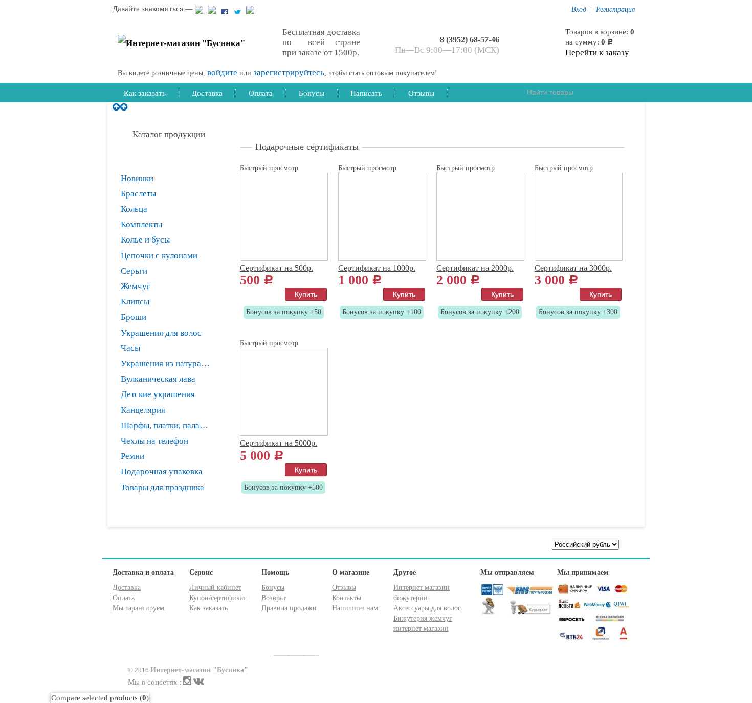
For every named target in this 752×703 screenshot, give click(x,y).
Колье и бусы (145, 240)
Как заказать (145, 93)
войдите (222, 72)
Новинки (137, 178)
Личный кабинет (215, 587)
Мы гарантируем (138, 608)
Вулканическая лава (158, 379)
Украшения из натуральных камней (173, 363)
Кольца (134, 209)
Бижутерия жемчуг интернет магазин (422, 623)
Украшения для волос (161, 333)
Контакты (346, 598)
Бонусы (311, 93)
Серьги (134, 271)
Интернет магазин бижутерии (421, 593)
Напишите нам (355, 608)
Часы (130, 348)
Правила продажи (289, 608)
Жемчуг (135, 286)
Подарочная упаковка (162, 471)
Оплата (261, 93)
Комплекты (141, 224)
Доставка (207, 93)
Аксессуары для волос (427, 608)
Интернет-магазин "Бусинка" (199, 670)
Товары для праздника (162, 487)
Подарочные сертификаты (173, 162)
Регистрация (615, 9)
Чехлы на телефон (154, 441)
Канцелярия (143, 410)
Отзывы (421, 93)
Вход (578, 9)
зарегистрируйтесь (288, 72)
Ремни (132, 456)
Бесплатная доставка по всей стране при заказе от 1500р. (321, 42)
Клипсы (135, 301)
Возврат (273, 598)
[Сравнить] (245, 293)
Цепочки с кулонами (159, 255)
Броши (133, 317)
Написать (366, 93)
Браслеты (138, 194)
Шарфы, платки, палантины (172, 425)
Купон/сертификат (217, 598)
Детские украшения (158, 394)
